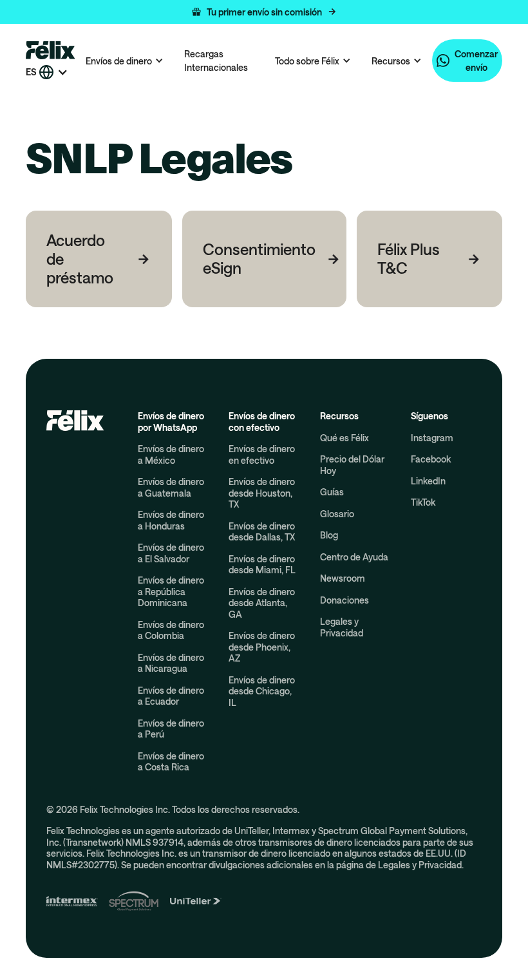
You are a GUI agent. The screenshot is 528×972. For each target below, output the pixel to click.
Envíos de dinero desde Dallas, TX (262, 531)
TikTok (423, 502)
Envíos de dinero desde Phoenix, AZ (262, 646)
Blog (329, 534)
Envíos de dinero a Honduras (171, 520)
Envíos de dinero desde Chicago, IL (262, 691)
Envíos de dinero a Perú (171, 729)
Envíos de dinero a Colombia (171, 630)
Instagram (432, 437)
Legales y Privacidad (341, 627)
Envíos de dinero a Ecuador (171, 696)
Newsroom (342, 578)
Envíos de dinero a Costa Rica (171, 761)
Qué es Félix (344, 437)
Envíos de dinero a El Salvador (171, 553)
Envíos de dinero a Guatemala (171, 487)
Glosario (337, 513)
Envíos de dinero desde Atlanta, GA (262, 603)
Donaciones (344, 600)
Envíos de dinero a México (171, 454)
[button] (264, 12)
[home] (50, 50)
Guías (332, 491)
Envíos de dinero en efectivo (262, 454)
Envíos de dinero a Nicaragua (171, 663)
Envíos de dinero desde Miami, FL (262, 564)
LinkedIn (428, 480)
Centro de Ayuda (354, 556)
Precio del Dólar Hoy (352, 464)
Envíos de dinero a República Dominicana (171, 591)
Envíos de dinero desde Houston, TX (262, 493)
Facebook (431, 458)
